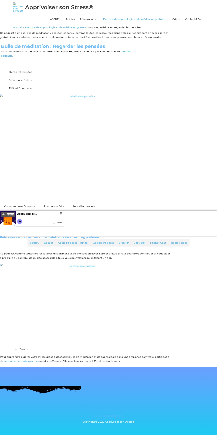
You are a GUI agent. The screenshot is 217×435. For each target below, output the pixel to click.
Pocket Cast (158, 242)
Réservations (88, 19)
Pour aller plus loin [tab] (83, 206)
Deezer (48, 242)
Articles (70, 19)
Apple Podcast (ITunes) (73, 242)
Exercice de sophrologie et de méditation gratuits (134, 19)
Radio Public (179, 242)
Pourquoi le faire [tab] (54, 206)
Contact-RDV (193, 19)
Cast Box (139, 242)
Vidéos (176, 19)
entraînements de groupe (21, 361)
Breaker (124, 242)
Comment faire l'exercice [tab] (19, 206)
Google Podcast (103, 242)
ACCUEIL (55, 19)
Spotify (34, 242)
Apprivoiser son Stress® (59, 7)
